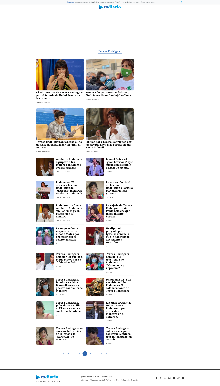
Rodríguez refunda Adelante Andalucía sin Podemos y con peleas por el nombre (69, 211)
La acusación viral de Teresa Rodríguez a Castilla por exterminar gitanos (119, 188)
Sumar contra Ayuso (148, 2)
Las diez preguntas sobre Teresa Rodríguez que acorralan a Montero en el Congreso (118, 309)
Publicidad (96, 377)
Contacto (105, 377)
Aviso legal (84, 380)
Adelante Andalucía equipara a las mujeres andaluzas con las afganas (69, 163)
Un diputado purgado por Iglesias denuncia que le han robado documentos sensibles (118, 235)
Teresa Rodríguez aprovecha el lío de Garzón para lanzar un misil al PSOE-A (59, 144)
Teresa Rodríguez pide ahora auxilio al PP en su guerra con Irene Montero (68, 307)
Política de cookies (112, 380)
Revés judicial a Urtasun (130, 2)
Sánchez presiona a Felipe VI (110, 2)
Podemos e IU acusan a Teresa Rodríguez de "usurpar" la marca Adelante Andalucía (69, 188)
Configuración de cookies (130, 380)
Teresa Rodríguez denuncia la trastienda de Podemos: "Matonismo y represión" (117, 261)
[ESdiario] (110, 7)
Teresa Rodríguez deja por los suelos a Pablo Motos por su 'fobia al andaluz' (69, 258)
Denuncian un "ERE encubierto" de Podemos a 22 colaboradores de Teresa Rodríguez (118, 285)
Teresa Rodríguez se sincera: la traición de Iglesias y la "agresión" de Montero (69, 334)
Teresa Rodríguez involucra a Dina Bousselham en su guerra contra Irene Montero (69, 285)
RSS (110, 377)
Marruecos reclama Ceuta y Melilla (87, 2)
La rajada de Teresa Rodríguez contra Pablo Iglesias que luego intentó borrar (119, 211)
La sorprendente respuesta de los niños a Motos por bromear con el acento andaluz (67, 234)
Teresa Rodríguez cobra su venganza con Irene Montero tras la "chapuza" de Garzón (119, 334)
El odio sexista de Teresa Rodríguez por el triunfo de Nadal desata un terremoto (59, 95)
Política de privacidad (97, 380)
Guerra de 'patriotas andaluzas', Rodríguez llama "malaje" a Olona (108, 94)
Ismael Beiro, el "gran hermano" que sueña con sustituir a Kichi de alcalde (119, 163)
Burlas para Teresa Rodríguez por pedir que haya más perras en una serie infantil (109, 144)
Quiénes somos (86, 377)
